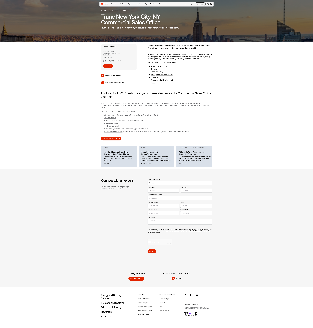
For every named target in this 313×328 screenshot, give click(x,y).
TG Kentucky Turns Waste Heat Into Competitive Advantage (192, 153)
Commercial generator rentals (115, 129)
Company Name (153, 202)
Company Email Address (155, 194)
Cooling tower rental (111, 126)
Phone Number (152, 210)
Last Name (183, 187)
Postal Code (184, 210)
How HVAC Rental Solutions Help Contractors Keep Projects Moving (116, 153)
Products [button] (113, 4)
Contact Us (103, 10)
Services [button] (122, 4)
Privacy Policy (199, 231)
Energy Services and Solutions (161, 75)
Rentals (153, 83)
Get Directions (107, 55)
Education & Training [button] (141, 4)
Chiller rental (108, 120)
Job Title (183, 202)
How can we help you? (154, 179)
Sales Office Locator (113, 10)
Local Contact (200, 4)
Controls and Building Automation (162, 80)
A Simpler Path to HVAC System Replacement (149, 153)
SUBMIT (151, 251)
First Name (151, 187)
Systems (154, 69)
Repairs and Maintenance (160, 66)
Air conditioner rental (111, 115)
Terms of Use (195, 304)
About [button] (160, 4)
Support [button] (130, 4)
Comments (151, 217)
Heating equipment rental (113, 132)
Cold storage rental (111, 123)
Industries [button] (153, 4)
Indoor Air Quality (157, 72)
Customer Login (189, 4)
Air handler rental (110, 118)
